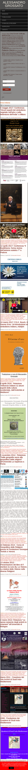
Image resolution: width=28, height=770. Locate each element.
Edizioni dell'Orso (19, 616)
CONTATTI (5, 29)
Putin (3, 52)
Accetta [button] (11, 767)
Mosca (3, 46)
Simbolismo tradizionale (5, 242)
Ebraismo (2, 557)
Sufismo (18, 54)
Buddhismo (13, 240)
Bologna (2, 452)
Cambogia (17, 380)
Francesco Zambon (15, 40)
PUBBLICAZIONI (7, 379)
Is (10, 43)
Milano (6, 244)
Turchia (3, 55)
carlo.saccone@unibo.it (5, 447)
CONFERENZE (19, 240)
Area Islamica (8, 539)
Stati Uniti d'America (9, 54)
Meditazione (2, 319)
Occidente (22, 46)
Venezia (15, 55)
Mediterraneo (11, 44)
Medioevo (4, 44)
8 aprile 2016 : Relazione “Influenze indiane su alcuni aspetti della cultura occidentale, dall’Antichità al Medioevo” (12, 387)
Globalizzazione (11, 41)
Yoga (26, 319)
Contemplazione (7, 318)
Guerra (17, 41)
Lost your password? (7, 93)
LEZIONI (22, 558)
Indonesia (2, 381)
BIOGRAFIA (5, 14)
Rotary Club (14, 52)
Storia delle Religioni (9, 23)
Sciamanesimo (21, 674)
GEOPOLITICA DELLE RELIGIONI (7, 540)
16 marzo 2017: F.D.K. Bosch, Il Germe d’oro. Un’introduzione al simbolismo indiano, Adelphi (13, 324)
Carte (18, 539)
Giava (21, 380)
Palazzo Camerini (12, 48)
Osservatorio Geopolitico (19, 540)
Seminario (7, 453)
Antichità (4, 33)
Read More (16, 767)
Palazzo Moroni (19, 48)
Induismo (13, 241)
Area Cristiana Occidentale (11, 449)
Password (5, 83)
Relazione (16, 543)
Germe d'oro (15, 243)
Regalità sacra (15, 674)
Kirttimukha (2, 244)
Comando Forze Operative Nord (17, 35)
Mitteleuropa (22, 44)
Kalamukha (23, 243)
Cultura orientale (6, 38)
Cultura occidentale (18, 37)
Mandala (21, 318)
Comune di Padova (7, 37)
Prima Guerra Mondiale (20, 50)
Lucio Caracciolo (17, 43)
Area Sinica (13, 314)
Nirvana (7, 319)
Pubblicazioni (6, 17)
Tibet (24, 319)
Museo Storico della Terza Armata (11, 46)
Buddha (15, 317)
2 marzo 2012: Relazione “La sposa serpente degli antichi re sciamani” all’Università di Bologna (13, 623)
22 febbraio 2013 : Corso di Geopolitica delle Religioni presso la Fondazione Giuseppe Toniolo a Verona (14, 548)
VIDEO (26, 242)
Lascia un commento (13, 244)
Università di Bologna (9, 55)
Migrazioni (17, 44)
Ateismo (12, 317)
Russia (19, 52)
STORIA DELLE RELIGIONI (18, 242)
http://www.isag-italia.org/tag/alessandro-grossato (12, 536)
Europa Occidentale (17, 38)
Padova (5, 48)
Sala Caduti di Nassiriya (17, 319)
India (7, 43)
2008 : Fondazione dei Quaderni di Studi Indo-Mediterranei (10, 720)
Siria (22, 52)
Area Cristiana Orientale (21, 449)
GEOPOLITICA (22, 539)
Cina (11, 34)
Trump (21, 54)
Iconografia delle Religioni (5, 241)
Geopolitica (6, 26)
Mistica (16, 241)
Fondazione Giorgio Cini (6, 40)
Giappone (4, 41)
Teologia (23, 316)
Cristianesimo (24, 556)
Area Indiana (8, 240)
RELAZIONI (2, 451)
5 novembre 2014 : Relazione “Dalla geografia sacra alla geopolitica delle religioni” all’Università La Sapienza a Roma (13, 459)
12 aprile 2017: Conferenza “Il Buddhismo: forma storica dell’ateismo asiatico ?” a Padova (13, 249)
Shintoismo (6, 675)
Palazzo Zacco (8, 50)
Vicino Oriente (21, 55)
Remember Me (5, 87)
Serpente (2, 675)
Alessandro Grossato (14, 4)
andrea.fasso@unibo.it (8, 446)
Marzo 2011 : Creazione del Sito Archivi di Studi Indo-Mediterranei (12, 679)
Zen (1, 320)
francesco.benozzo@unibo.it (18, 446)
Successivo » (7, 105)
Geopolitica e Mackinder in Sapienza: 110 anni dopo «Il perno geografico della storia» (14, 534)
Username (5, 79)
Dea (6, 674)
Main (3, 10)
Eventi (4, 20)
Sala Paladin (9, 618)
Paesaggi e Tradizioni (22, 241)
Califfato (8, 33)
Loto (18, 318)
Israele (19, 558)
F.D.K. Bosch (10, 243)
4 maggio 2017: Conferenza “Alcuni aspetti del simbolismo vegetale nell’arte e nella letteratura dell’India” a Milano (13, 111)
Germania (21, 40)
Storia (11, 242)
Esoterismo (25, 240)
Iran (9, 43)
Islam (16, 558)
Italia (12, 43)
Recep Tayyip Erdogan (8, 52)
